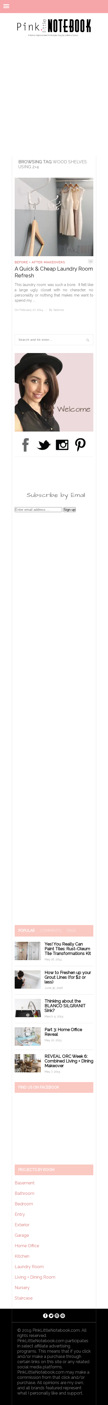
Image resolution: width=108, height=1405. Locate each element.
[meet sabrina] (54, 430)
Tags (71, 930)
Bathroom (24, 1193)
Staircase (24, 1298)
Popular (26, 930)
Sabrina (58, 310)
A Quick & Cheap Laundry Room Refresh (54, 272)
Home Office (27, 1245)
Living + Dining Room (35, 1277)
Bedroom (24, 1203)
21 (90, 261)
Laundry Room (29, 1266)
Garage (22, 1235)
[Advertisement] (54, 100)
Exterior (22, 1224)
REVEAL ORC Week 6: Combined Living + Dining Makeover (69, 1061)
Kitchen (22, 1256)
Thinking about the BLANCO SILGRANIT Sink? (65, 1006)
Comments (50, 930)
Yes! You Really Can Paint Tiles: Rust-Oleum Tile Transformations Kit (68, 949)
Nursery (22, 1287)
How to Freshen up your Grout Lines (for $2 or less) (68, 977)
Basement (25, 1182)
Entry (20, 1214)
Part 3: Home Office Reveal (63, 1032)
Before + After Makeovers (40, 262)
